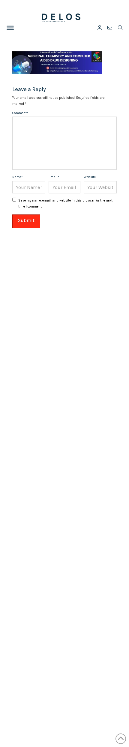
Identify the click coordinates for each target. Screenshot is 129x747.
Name (17, 177)
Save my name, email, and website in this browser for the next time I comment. (65, 203)
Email (54, 177)
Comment (20, 113)
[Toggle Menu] (10, 28)
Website (90, 177)
